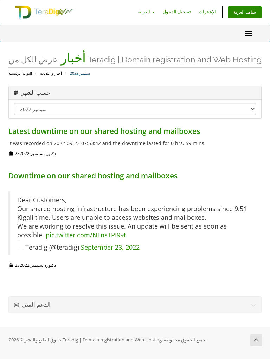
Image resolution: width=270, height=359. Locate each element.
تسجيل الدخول (177, 12)
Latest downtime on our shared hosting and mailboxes (104, 131)
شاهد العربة (244, 12)
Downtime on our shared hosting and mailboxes (93, 176)
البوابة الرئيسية (20, 73)
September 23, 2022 (110, 247)
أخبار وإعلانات (51, 73)
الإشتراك (207, 12)
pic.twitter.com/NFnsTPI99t (86, 235)
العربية (144, 12)
